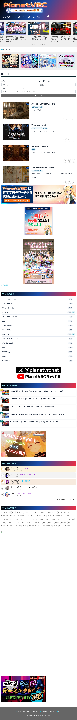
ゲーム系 (36, 312)
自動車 (64, 522)
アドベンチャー (37, 303)
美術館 (51, 522)
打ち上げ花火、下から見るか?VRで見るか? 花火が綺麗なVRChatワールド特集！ (35, 422)
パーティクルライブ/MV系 (37, 316)
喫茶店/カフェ (42, 515)
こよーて (14, 468)
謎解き (37, 356)
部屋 (26, 525)
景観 (37, 347)
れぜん (13, 493)
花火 (70, 522)
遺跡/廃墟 (18, 525)
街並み (10, 525)
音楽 (61, 525)
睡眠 (29, 522)
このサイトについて (38, 17)
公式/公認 (5, 515)
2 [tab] (34, 44)
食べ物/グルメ (70, 525)
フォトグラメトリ (40, 512)
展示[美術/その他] (37, 343)
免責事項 (35, 711)
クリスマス (29, 512)
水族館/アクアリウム (14, 522)
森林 (4, 522)
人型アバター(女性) (64, 512)
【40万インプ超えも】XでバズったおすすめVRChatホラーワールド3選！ (32, 406)
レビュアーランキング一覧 (65, 499)
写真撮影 (22, 515)
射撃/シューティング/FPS (23, 519)
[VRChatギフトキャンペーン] (38, 221)
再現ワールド (36, 334)
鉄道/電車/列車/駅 (47, 525)
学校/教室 (5, 519)
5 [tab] (41, 44)
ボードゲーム (52, 512)
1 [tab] (32, 44)
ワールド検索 (6, 17)
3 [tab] (36, 44)
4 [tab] (38, 44)
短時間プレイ (37, 522)
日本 (48, 519)
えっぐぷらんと (17, 487)
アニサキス (15, 474)
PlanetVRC (34, 715)
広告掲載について (8, 285)
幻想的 (36, 519)
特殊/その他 (37, 352)
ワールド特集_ (37, 330)
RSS (59, 711)
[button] (35, 281)
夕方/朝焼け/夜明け (59, 515)
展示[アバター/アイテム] (37, 338)
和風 (34, 515)
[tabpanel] (38, 32)
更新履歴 (52, 711)
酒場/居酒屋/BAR (34, 525)
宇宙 (12, 519)
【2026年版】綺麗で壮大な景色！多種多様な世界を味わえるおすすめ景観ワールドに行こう (38, 414)
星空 (54, 519)
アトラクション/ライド (37, 299)
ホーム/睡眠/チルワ (37, 325)
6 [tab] (43, 44)
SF (14, 512)
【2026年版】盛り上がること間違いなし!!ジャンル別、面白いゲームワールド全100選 (36, 391)
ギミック (21, 512)
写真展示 (13, 515)
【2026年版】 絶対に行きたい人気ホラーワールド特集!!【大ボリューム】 (33, 399)
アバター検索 (16, 17)
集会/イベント (37, 360)
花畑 (4, 525)
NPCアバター (6, 512)
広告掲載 (44, 711)
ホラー (37, 321)
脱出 (57, 522)
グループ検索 (26, 17)
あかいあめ (15, 481)
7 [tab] (45, 44)
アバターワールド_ (37, 308)
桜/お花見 (71, 519)
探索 (42, 519)
